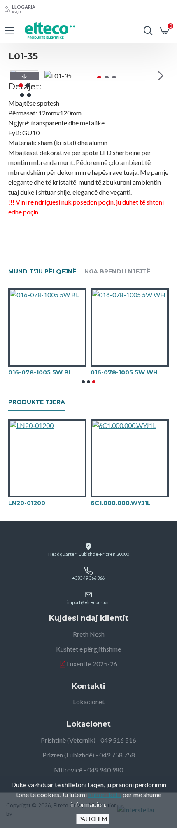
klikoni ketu (104, 794)
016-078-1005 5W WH (124, 372)
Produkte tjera (36, 402)
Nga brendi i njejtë (117, 271)
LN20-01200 (26, 503)
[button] (52, 75)
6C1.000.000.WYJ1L (121, 503)
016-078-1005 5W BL (40, 372)
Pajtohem (93, 819)
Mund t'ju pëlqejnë (42, 271)
